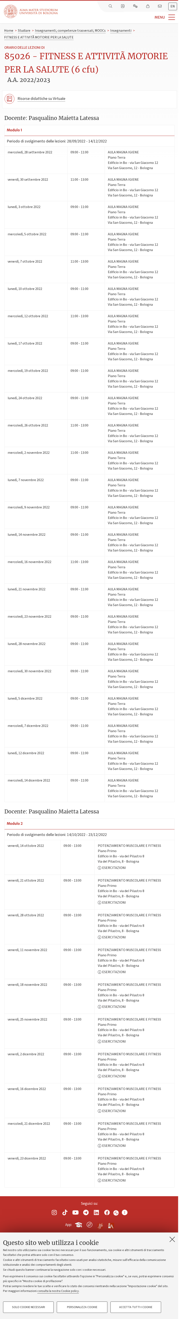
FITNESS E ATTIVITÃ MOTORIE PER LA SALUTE (39, 37)
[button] (118, 17)
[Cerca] (111, 6)
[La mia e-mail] (160, 6)
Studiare (24, 30)
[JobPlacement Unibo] (100, 1224)
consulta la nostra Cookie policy (58, 1291)
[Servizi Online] (135, 6)
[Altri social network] (125, 1212)
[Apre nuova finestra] (54, 1212)
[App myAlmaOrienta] (89, 1224)
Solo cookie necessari (28, 1307)
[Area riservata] (148, 6)
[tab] (172, 6)
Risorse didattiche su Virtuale (41, 98)
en (172, 6)
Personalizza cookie (82, 1307)
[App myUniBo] (79, 1224)
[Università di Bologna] (31, 11)
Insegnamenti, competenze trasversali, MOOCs (70, 30)
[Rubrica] (123, 6)
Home (8, 30)
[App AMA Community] (111, 1224)
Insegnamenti (120, 30)
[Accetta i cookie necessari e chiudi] (172, 1239)
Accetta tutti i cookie (135, 1307)
